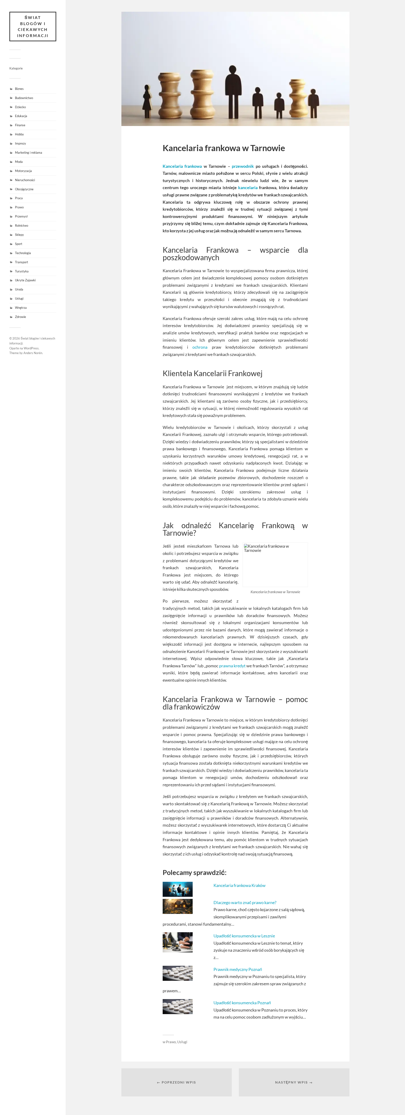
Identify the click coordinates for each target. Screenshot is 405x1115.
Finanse (20, 125)
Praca (19, 198)
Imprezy (20, 143)
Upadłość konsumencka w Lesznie (244, 935)
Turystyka (22, 271)
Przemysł (21, 216)
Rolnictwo (21, 225)
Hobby (19, 134)
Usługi (19, 298)
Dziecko (20, 107)
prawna (226, 665)
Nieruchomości (25, 180)
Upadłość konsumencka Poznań (242, 1002)
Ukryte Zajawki (25, 280)
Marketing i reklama (28, 152)
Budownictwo (24, 98)
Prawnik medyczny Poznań (238, 969)
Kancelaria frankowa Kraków (240, 885)
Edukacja (21, 116)
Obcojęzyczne (24, 189)
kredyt (240, 665)
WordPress (31, 348)
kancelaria (248, 187)
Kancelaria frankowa (182, 166)
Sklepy (19, 235)
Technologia (23, 253)
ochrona (199, 347)
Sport (18, 244)
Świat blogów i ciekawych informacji (33, 26)
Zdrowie (20, 317)
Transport (21, 262)
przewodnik (243, 166)
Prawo (19, 207)
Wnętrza (21, 307)
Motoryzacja (23, 171)
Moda (19, 162)
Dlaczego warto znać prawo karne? (245, 902)
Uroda (19, 289)
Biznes (19, 89)
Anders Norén (32, 353)
